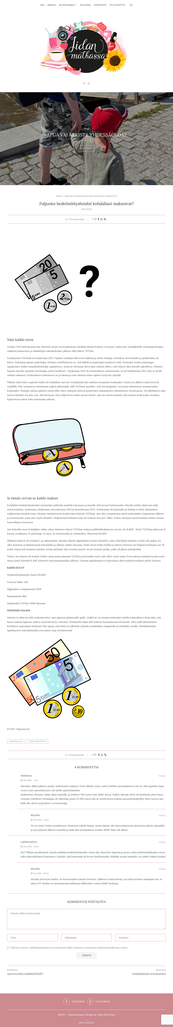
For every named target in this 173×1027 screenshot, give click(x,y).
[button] (6, 138)
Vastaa (162, 776)
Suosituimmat (67, 5)
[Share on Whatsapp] (102, 219)
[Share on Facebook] (98, 219)
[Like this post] (95, 219)
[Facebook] (84, 83)
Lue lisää (86, 147)
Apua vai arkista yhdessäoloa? (86, 135)
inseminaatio (16, 741)
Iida (42, 5)
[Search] (131, 5)
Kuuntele (85, 5)
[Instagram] (89, 83)
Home (59, 196)
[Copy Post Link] (105, 219)
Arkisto (51, 5)
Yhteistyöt (100, 5)
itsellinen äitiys (37, 741)
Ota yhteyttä (117, 5)
